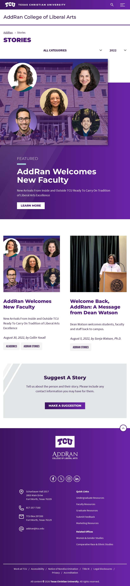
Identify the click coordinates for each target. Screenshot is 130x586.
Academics (11, 346)
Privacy (56, 572)
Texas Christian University (64, 581)
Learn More (31, 205)
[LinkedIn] (77, 479)
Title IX (85, 568)
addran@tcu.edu (35, 528)
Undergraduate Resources (90, 497)
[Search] (112, 4)
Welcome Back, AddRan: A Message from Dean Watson (95, 307)
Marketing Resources (87, 523)
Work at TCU (20, 568)
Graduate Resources (87, 510)
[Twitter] (61, 479)
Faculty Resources (85, 504)
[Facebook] (53, 479)
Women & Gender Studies (90, 537)
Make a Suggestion (65, 405)
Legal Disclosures (103, 568)
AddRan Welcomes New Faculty (27, 304)
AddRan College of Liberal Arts (39, 17)
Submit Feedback (85, 516)
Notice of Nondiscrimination (63, 568)
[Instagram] (69, 479)
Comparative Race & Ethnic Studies (94, 544)
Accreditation (71, 572)
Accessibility (37, 568)
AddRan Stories (31, 346)
